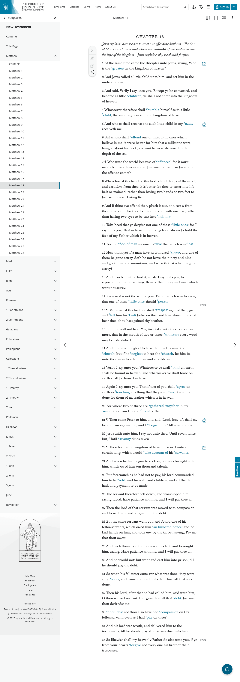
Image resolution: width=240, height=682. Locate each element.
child (107, 115)
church (108, 353)
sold (122, 480)
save (159, 244)
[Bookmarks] (216, 18)
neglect (136, 353)
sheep (175, 252)
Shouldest (115, 612)
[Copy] (92, 66)
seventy (125, 439)
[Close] (92, 51)
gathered (157, 406)
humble (153, 110)
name (189, 123)
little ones (180, 225)
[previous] (65, 345)
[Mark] (92, 58)
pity (149, 617)
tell (112, 315)
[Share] (92, 72)
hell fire (164, 216)
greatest (118, 68)
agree (181, 386)
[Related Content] (224, 18)
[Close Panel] (55, 18)
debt (177, 598)
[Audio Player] (227, 669)
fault (132, 315)
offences (164, 162)
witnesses (172, 334)
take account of (156, 452)
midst (145, 411)
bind (176, 367)
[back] (5, 18)
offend (136, 137)
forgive (154, 425)
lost (190, 244)
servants (181, 452)
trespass (162, 310)
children (134, 96)
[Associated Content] (204, 64)
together (172, 406)
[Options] (232, 18)
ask (172, 392)
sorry (115, 579)
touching (123, 392)
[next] (234, 345)
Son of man (128, 244)
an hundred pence (167, 527)
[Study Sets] (208, 18)
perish (163, 301)
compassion (169, 612)
